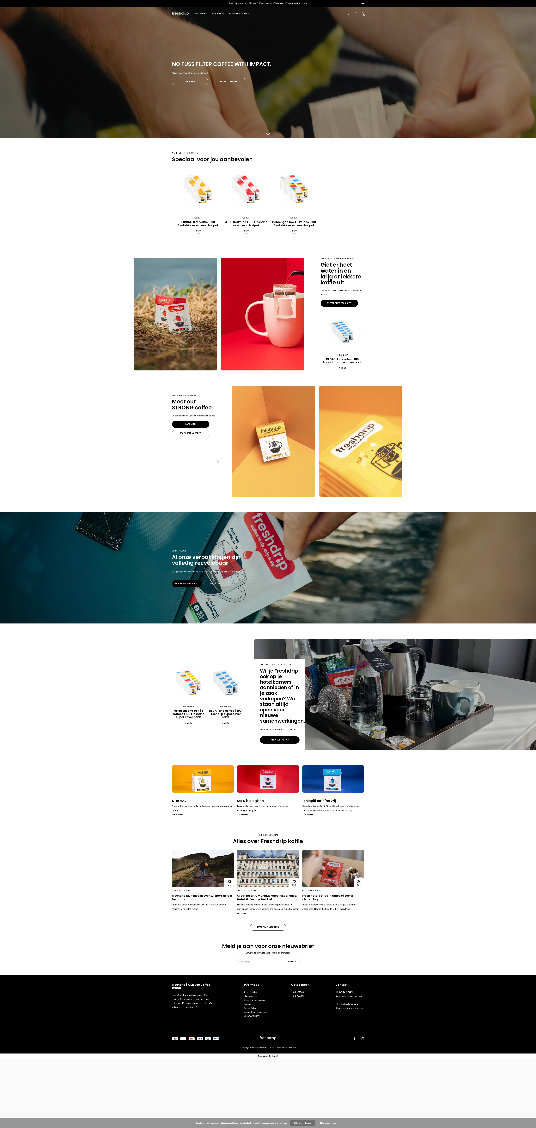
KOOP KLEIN (190, 424)
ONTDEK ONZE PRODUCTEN (339, 303)
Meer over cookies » (328, 1123)
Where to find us (228, 81)
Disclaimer (248, 1004)
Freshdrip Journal (239, 13)
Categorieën (300, 985)
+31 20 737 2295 (346, 992)
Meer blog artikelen (268, 927)
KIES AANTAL (218, 13)
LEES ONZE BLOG (216, 584)
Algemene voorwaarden (254, 1000)
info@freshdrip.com (348, 1004)
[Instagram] (363, 1039)
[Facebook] (354, 1039)
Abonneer (292, 962)
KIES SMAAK (201, 13)
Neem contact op (280, 740)
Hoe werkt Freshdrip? (186, 584)
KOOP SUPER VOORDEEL (191, 433)
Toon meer (177, 814)
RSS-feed (292, 1047)
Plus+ (285, 1047)
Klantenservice (250, 996)
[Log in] (349, 13)
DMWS (278, 1047)
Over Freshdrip (250, 992)
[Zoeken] (356, 13)
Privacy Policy (250, 1008)
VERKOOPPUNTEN (252, 1016)
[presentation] (321, 331)
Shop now (190, 81)
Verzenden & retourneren (255, 1012)
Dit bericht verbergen (302, 1123)
